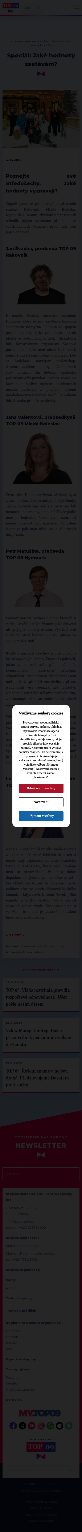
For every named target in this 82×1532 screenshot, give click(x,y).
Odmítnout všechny (41, 788)
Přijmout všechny (41, 816)
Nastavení (41, 802)
